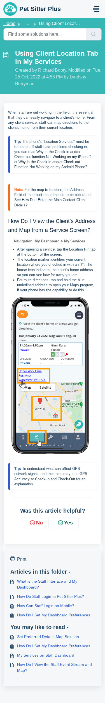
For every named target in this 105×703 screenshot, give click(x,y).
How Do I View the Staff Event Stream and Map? (54, 667)
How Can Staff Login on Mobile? (45, 605)
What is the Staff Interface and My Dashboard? (47, 584)
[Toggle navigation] (96, 9)
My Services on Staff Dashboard (45, 655)
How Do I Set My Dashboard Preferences (53, 615)
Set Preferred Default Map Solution (48, 636)
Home (9, 23)
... (27, 23)
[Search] (94, 34)
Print (21, 559)
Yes (68, 523)
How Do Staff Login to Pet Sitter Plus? (50, 596)
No (39, 523)
